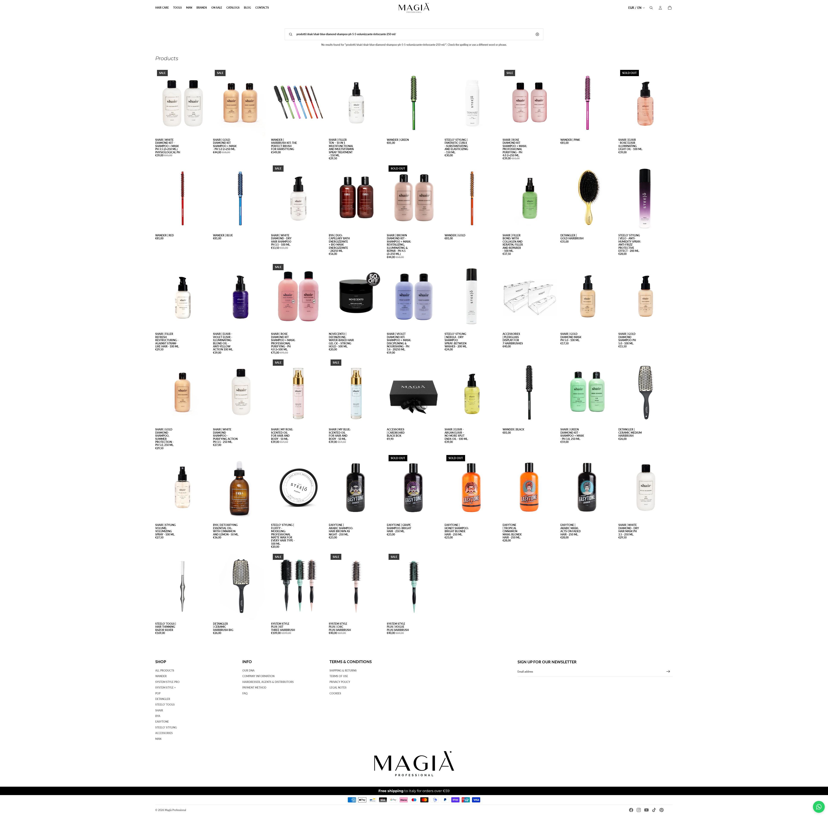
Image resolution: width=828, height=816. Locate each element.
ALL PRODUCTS (164, 670)
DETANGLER (162, 699)
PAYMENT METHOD (254, 687)
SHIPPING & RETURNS (343, 670)
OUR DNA (248, 670)
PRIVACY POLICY (339, 682)
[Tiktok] (654, 810)
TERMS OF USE (338, 676)
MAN (158, 739)
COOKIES (335, 693)
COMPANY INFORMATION (258, 676)
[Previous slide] (219, 102)
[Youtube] (646, 810)
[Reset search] (537, 34)
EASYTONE (162, 721)
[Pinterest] (661, 810)
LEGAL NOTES (338, 687)
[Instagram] (638, 810)
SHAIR (159, 710)
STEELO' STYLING (166, 727)
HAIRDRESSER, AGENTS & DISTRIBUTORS (268, 682)
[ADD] (203, 129)
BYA (157, 716)
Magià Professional (175, 810)
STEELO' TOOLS (165, 704)
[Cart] (669, 8)
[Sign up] (668, 671)
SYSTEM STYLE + (165, 687)
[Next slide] (261, 102)
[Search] (651, 8)
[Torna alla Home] (414, 763)
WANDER (161, 676)
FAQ (245, 693)
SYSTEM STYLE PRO (167, 682)
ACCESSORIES (164, 733)
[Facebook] (631, 810)
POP (157, 693)
